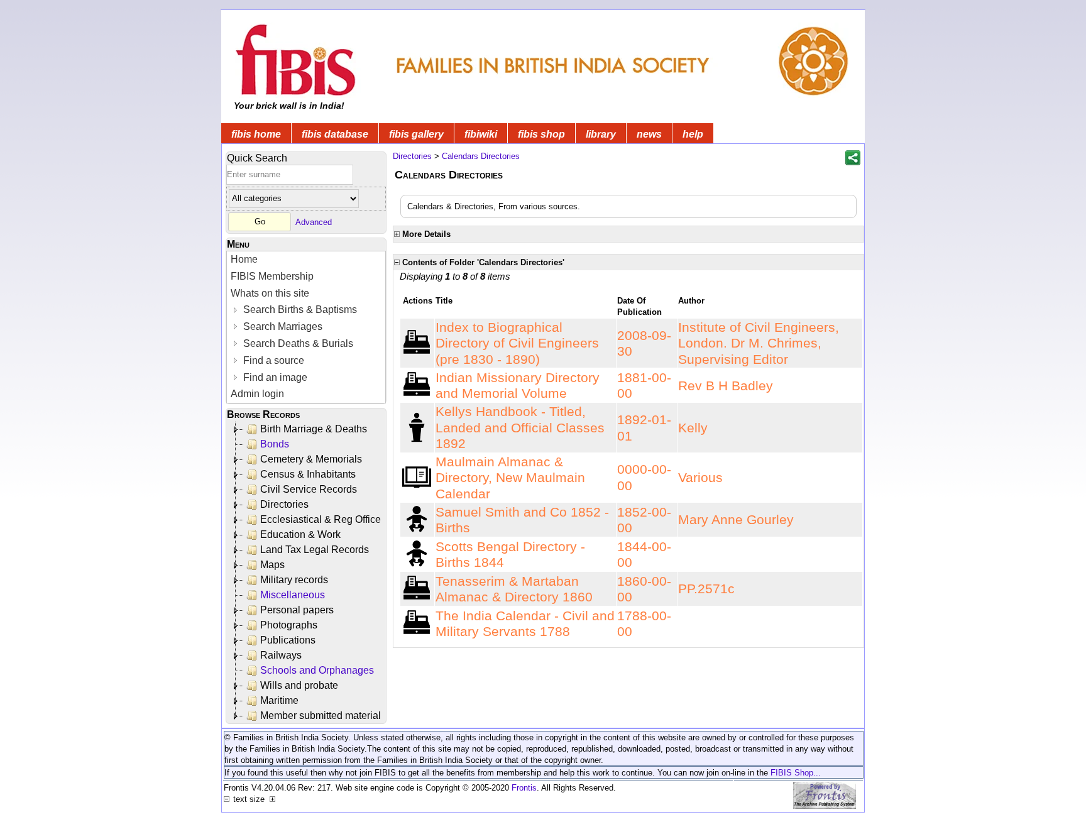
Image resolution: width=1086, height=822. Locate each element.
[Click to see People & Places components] (417, 427)
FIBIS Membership (272, 276)
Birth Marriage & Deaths (313, 429)
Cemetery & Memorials (311, 459)
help (693, 134)
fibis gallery (416, 134)
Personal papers (297, 610)
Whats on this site (270, 293)
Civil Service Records (308, 489)
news (649, 134)
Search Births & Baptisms (299, 309)
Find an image (274, 377)
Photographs (288, 625)
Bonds (274, 444)
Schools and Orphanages (317, 670)
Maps (272, 564)
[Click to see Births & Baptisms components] (417, 518)
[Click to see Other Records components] (417, 476)
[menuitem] (306, 259)
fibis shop (541, 134)
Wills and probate (299, 685)
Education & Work (300, 534)
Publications (287, 640)
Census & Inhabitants (308, 474)
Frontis (524, 787)
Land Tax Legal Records (314, 549)
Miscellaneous (292, 594)
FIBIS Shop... (796, 772)
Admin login (257, 393)
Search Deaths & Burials (297, 343)
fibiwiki (480, 134)
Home (244, 259)
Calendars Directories (481, 156)
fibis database (335, 134)
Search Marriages (281, 326)
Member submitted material (320, 715)
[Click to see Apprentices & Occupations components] (417, 342)
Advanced (313, 221)
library (601, 134)
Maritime (279, 700)
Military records (294, 579)
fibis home (256, 134)
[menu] (306, 327)
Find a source (272, 360)
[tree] (307, 572)
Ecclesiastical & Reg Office (320, 519)
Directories (284, 504)
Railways (281, 655)
